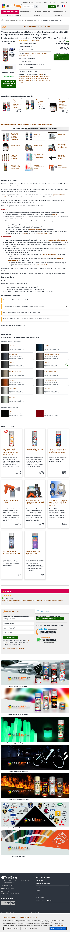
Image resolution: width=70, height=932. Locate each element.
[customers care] (51, 631)
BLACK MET (12, 345)
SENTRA (40, 80)
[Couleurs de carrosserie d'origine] (35, 672)
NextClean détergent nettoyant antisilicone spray (11, 552)
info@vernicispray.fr (10, 891)
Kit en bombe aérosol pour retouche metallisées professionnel (14, 136)
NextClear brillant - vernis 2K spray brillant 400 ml (35, 450)
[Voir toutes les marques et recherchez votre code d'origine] (35, 814)
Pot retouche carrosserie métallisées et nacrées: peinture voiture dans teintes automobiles (63, 104)
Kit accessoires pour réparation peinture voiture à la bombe (62, 147)
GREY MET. (12, 363)
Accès (53, 6)
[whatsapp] (51, 640)
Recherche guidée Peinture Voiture (50, 619)
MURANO (28, 76)
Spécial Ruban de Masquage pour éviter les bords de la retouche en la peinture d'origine (58, 502)
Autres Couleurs (9, 76)
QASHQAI (46, 76)
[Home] (2, 20)
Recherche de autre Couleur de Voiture (8, 84)
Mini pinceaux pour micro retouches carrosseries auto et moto (39, 157)
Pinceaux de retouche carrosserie (14, 156)
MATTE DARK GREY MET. (50, 371)
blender (54, 215)
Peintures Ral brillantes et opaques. (18, 714)
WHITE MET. (47, 389)
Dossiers (38, 2)
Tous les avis (39, 887)
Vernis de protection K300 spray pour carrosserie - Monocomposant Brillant (57, 450)
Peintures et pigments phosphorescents (18, 743)
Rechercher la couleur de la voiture (36, 27)
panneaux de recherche (43, 233)
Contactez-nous (40, 894)
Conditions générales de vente (43, 883)
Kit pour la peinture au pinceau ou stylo (39, 146)
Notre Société (39, 880)
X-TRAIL (25, 78)
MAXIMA (22, 76)
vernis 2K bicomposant (49, 254)
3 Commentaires (35, 40)
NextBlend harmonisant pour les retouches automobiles (33, 553)
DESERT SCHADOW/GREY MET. (52, 354)
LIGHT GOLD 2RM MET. (15, 371)
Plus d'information (59, 925)
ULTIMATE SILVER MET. (50, 380)
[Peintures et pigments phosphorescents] (35, 729)
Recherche (11, 637)
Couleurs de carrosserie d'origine (18, 686)
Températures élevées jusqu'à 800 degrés (18, 799)
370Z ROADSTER (44, 78)
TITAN (45, 80)
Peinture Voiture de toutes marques (18, 827)
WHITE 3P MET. (13, 389)
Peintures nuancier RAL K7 (18, 856)
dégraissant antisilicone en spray (58, 240)
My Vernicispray (62, 2)
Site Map (38, 890)
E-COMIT (37, 912)
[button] (64, 6)
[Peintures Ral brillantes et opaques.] (35, 701)
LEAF (31, 80)
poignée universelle (35, 229)
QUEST (21, 78)
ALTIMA (41, 74)
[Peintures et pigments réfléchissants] (35, 757)
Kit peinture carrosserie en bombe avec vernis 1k (39, 102)
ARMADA (21, 80)
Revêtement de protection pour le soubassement (15, 166)
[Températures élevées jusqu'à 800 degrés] (35, 785)
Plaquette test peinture (61, 135)
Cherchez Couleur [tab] (12, 611)
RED (45, 411)
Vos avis (8, 591)
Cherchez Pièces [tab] (45, 611)
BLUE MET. (46, 345)
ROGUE (35, 80)
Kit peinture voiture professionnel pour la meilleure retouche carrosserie (17, 103)
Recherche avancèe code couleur (12, 648)
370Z (29, 78)
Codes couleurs (40, 897)
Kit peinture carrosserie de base (39, 135)
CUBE (33, 78)
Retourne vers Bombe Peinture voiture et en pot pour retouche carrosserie (26, 124)
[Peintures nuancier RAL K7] (35, 842)
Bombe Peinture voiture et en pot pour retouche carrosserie (22, 20)
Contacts (52, 2)
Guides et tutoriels (28, 2)
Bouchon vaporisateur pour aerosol (39, 166)
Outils (45, 2)
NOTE (33, 76)
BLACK (10, 411)
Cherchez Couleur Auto (10, 12)
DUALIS (27, 80)
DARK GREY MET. (13, 354)
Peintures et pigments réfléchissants (18, 771)
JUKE (37, 78)
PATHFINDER (39, 76)
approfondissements (41, 265)
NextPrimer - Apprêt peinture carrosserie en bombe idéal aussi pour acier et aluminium (10, 451)
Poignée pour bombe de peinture (62, 166)
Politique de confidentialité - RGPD (44, 900)
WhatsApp (24, 233)
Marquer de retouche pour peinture (61, 156)
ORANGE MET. (12, 380)
